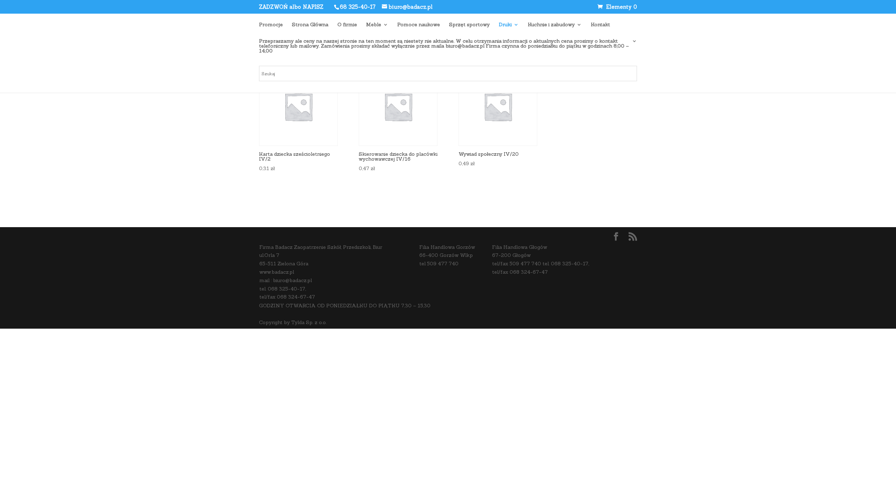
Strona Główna (310, 25)
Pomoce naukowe (418, 25)
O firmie (347, 25)
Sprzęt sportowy (469, 25)
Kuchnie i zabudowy (551, 25)
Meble (373, 25)
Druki (505, 25)
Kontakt (600, 25)
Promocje (271, 25)
